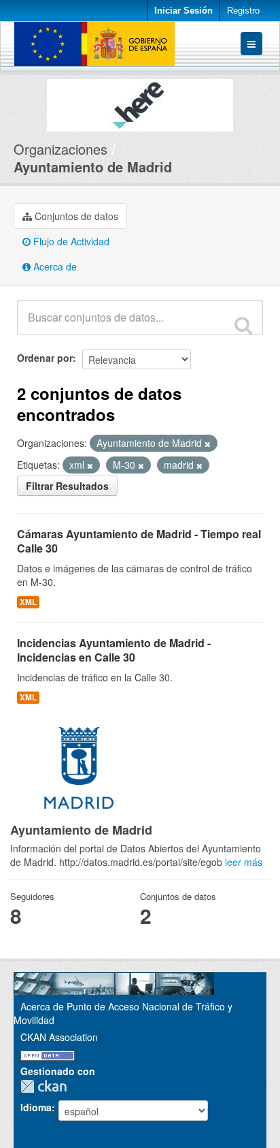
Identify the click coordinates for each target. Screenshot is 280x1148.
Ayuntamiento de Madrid (93, 166)
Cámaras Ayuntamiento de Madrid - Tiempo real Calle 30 (139, 541)
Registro (243, 10)
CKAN (46, 1086)
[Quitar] (208, 443)
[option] (140, 101)
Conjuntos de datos (75, 216)
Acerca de (54, 266)
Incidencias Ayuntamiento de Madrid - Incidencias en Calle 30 (114, 650)
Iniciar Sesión (183, 10)
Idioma (36, 1107)
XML (28, 602)
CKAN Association (59, 1037)
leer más (243, 862)
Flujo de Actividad (70, 241)
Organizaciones (60, 149)
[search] (243, 325)
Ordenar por (45, 357)
